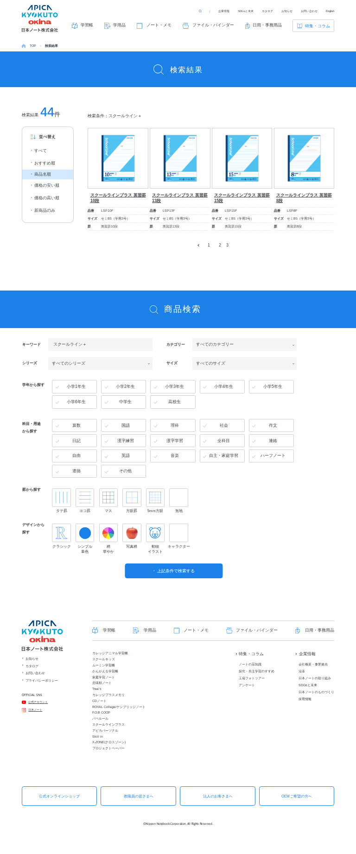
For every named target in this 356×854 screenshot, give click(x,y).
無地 (179, 511)
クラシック (61, 546)
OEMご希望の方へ (296, 796)
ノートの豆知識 (250, 664)
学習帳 (87, 25)
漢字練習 (125, 440)
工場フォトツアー (252, 678)
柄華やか (108, 549)
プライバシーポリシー (41, 680)
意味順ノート (102, 683)
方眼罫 (131, 511)
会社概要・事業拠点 (313, 664)
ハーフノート (273, 455)
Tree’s (97, 689)
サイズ (172, 363)
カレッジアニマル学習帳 (110, 653)
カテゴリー (175, 344)
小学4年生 (223, 386)
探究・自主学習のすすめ (256, 671)
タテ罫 (61, 511)
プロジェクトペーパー (108, 748)
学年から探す (33, 384)
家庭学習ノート (103, 677)
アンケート (247, 685)
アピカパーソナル (105, 730)
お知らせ (286, 11)
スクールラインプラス (108, 724)
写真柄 (131, 546)
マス (108, 511)
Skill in (97, 736)
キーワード (31, 344)
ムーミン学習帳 (103, 665)
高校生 (174, 401)
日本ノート (35, 709)
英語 (125, 455)
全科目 (223, 440)
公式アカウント (38, 701)
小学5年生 (272, 386)
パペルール (100, 718)
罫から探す (31, 489)
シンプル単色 (84, 549)
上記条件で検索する (176, 571)
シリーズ (29, 363)
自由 (76, 455)
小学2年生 (125, 386)
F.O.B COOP (101, 712)
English (330, 11)
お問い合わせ (309, 11)
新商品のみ (44, 210)
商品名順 (42, 174)
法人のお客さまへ (218, 796)
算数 (76, 425)
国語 (125, 425)
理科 (175, 425)
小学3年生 (174, 386)
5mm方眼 (155, 511)
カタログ (267, 11)
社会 (224, 425)
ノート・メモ (159, 25)
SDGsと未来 (246, 11)
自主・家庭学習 (223, 455)
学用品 (119, 25)
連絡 (273, 440)
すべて (40, 150)
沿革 (302, 671)
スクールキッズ (103, 659)
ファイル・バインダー (213, 25)
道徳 (76, 470)
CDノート (99, 701)
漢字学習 (174, 440)
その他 (125, 470)
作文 (273, 425)
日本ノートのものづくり (316, 692)
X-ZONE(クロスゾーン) (109, 742)
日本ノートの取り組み (315, 678)
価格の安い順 (46, 185)
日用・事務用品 (267, 25)
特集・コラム (317, 26)
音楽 (175, 455)
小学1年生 (76, 386)
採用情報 (305, 699)
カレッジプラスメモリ (108, 695)
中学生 (125, 401)
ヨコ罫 (84, 511)
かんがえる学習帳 (105, 671)
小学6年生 (76, 401)
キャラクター (178, 546)
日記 (76, 440)
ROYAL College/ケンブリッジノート (119, 707)
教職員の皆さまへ (138, 796)
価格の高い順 (46, 198)
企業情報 (223, 11)
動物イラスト (155, 549)
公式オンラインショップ (59, 796)
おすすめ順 (44, 163)
